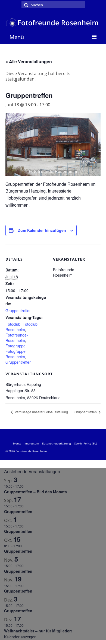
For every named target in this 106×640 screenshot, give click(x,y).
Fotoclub (12, 324)
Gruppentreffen (18, 310)
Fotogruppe (15, 345)
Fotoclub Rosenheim (21, 326)
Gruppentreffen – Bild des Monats (35, 491)
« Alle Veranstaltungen (28, 61)
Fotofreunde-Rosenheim (16, 337)
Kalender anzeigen (20, 636)
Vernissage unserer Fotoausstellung (41, 411)
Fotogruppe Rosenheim (15, 353)
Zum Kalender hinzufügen (42, 230)
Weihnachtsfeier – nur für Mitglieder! (38, 630)
